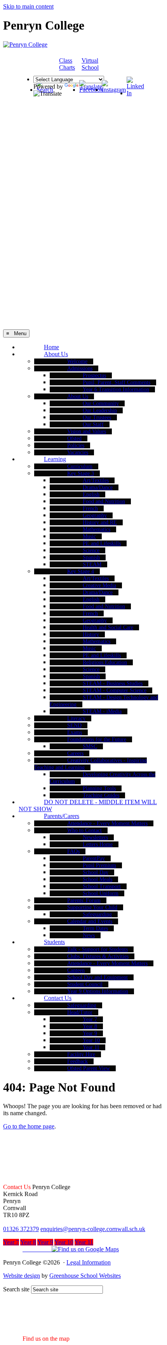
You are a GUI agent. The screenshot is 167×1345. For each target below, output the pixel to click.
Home (51, 347)
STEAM (92, 564)
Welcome (77, 361)
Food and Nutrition (104, 501)
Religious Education (105, 662)
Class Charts (67, 64)
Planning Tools (99, 788)
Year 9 (90, 1033)
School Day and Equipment (97, 977)
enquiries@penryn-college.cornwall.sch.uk (92, 1229)
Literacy (76, 718)
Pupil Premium (99, 865)
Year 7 (90, 1019)
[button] (61, 1249)
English (91, 494)
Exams (74, 732)
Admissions (79, 368)
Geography (95, 515)
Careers (75, 753)
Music (89, 536)
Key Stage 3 (80, 473)
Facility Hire (81, 1054)
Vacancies (77, 452)
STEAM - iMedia (102, 711)
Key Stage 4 (80, 571)
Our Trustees (97, 417)
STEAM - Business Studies (113, 683)
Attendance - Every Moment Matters (107, 823)
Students (54, 942)
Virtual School (90, 64)
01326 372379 (21, 1229)
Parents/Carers (61, 816)
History (91, 634)
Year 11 (91, 1047)
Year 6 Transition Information (116, 389)
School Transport (102, 886)
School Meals (97, 879)
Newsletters (95, 837)
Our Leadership (100, 410)
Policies (75, 445)
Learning (55, 459)
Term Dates (95, 928)
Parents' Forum (84, 900)
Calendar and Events (89, 921)
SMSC (90, 746)
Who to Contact (84, 830)
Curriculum (79, 466)
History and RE (100, 522)
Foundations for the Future (96, 739)
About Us (56, 354)
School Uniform (100, 893)
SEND (74, 725)
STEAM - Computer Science (114, 690)
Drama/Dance (98, 487)
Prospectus (94, 375)
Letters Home (98, 844)
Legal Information (88, 1262)
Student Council (85, 984)
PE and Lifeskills (102, 543)
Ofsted (74, 438)
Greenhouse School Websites (85, 1275)
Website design (21, 1275)
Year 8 (90, 1026)
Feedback (77, 1061)
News (89, 935)
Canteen (76, 970)
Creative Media (99, 585)
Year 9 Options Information (97, 991)
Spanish (91, 557)
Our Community (101, 403)
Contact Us (57, 998)
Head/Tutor (79, 1012)
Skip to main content (28, 6)
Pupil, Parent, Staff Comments (116, 382)
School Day (95, 872)
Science (91, 550)
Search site (16, 1289)
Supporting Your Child (92, 907)
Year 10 (91, 1040)
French (90, 508)
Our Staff (93, 424)
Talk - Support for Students (97, 949)
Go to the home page (28, 1126)
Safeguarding (97, 914)
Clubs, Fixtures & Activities (98, 956)
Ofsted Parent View (88, 1068)
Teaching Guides (101, 795)
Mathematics (96, 529)
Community (122, 64)
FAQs (73, 851)
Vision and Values (86, 431)
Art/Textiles (96, 480)
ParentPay (94, 858)
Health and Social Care (108, 627)
